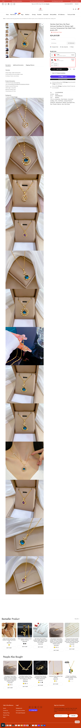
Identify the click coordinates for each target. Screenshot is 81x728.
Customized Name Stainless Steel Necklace (55, 677)
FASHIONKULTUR (58, 95)
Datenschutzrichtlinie (20, 710)
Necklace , (65, 102)
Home (4, 18)
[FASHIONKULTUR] (40, 9)
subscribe (73, 715)
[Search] (73, 9)
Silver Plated (67, 104)
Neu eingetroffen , (71, 102)
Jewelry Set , (53, 102)
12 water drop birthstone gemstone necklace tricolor (71, 677)
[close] (79, 1)
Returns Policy (6, 715)
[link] (27, 14)
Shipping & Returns (30, 65)
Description (8, 65)
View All (76, 618)
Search (4, 708)
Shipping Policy (6, 712)
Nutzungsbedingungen (20, 712)
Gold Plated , (61, 100)
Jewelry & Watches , (68, 100)
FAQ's (4, 717)
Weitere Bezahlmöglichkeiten (62, 79)
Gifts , (56, 100)
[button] (70, 69)
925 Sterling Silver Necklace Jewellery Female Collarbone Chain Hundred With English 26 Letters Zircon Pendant (40, 640)
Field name (72, 43)
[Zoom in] (42, 24)
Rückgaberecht (19, 708)
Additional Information (18, 65)
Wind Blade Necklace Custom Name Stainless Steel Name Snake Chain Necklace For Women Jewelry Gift (25, 678)
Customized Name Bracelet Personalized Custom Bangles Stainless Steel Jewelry (40, 677)
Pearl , (51, 104)
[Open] (3, 725)
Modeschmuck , (59, 102)
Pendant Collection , (57, 104)
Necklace (57, 97)
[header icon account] (75, 9)
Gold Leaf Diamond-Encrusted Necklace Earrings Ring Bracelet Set (9, 640)
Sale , (63, 104)
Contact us (5, 710)
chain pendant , (64, 99)
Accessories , (58, 99)
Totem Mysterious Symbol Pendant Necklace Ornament (25, 639)
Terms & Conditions (61, 73)
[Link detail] (3, 4)
